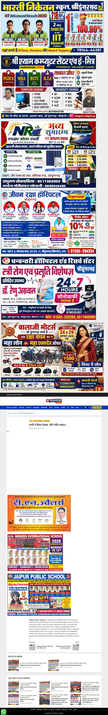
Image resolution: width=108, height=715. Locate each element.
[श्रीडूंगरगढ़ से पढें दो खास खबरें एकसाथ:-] (13, 699)
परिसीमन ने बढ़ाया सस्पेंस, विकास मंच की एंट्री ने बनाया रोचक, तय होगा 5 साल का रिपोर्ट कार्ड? (90, 700)
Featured (22, 663)
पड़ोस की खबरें (36, 407)
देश (68, 407)
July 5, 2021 (42, 428)
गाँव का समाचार (46, 421)
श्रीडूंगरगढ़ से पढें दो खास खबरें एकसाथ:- (27, 700)
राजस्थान (63, 407)
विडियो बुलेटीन (44, 407)
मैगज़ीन (72, 407)
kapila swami (33, 428)
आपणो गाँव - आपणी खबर (38, 421)
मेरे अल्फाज (57, 407)
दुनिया (77, 407)
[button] (90, 407)
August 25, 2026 (25, 667)
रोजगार (50, 407)
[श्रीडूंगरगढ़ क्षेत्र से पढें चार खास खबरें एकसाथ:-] (53, 665)
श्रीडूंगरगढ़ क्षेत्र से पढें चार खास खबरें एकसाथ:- (71, 665)
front (31, 421)
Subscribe (98, 407)
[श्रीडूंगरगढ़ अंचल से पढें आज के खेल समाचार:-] (13, 665)
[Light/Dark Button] (86, 407)
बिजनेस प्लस (65, 709)
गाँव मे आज (29, 407)
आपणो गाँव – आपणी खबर (12, 407)
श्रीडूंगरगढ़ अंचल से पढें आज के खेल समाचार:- (30, 665)
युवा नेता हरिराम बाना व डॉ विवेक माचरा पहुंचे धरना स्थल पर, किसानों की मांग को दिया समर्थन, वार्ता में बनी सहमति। (91, 688)
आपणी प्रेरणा (21, 407)
